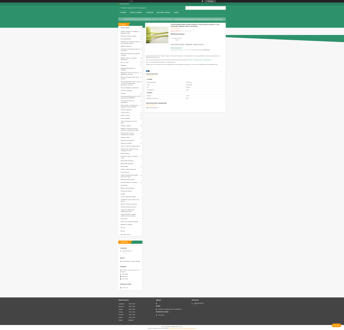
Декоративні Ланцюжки (127, 163)
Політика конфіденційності (190, 328)
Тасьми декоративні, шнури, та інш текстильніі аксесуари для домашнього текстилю (130, 83)
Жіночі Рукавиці (125, 153)
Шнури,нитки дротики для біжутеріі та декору (130, 54)
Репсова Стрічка (125, 115)
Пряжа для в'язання (126, 143)
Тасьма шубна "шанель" (166, 19)
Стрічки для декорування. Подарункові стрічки (128, 210)
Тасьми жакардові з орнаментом (129, 87)
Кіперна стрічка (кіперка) (127, 188)
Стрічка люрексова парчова (128, 196)
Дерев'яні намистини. (126, 46)
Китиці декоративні (126, 39)
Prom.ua (181, 326)
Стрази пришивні (125, 118)
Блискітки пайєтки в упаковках (129, 182)
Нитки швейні (124, 166)
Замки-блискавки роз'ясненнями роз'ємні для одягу (129, 175)
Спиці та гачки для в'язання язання (130, 146)
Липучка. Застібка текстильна (129, 204)
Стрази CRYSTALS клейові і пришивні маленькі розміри (128, 215)
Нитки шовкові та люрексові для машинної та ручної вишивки (129, 106)
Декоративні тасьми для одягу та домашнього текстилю (140, 19)
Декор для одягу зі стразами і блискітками (129, 58)
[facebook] (147, 71)
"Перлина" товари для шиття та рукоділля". (199, 59)
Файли (176, 12)
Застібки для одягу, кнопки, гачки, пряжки (130, 200)
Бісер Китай (124, 218)
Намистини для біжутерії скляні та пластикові (130, 49)
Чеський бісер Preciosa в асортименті (127, 101)
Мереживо (123, 65)
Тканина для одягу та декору (129, 36)
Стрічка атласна (125, 112)
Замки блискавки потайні (127, 179)
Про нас (123, 227)
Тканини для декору (126, 191)
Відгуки (123, 231)
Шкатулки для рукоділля (127, 140)
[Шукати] (224, 8)
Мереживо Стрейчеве (126, 224)
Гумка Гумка (124, 185)
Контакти (150, 12)
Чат (338, 325)
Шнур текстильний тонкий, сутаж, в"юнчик (130, 78)
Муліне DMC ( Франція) (127, 160)
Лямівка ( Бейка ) (125, 137)
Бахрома (123, 93)
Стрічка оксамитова (126, 109)
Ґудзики (123, 194)
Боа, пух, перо (125, 62)
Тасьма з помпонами (126, 90)
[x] (148, 71)
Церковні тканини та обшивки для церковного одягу (130, 32)
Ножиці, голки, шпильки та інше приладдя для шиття (129, 149)
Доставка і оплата (163, 12)
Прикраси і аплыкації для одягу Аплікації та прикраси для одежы (130, 129)
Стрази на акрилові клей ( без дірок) (129, 122)
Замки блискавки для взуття (128, 207)
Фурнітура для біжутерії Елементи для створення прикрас (130, 42)
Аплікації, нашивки (126, 125)
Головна (123, 12)
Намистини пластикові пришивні (129, 221)
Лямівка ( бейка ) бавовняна (128, 169)
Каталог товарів (136, 12)
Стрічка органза (125, 172)
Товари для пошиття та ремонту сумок (129, 157)
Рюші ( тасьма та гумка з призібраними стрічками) (127, 133)
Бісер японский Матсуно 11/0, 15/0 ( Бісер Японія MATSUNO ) (130, 97)
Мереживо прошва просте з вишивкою (128, 69)
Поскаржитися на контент (175, 328)
